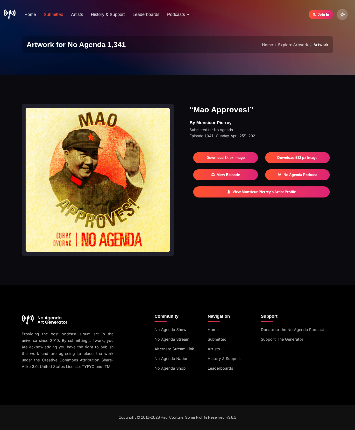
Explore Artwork (293, 44)
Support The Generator (282, 339)
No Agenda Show (170, 329)
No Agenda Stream (172, 339)
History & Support (108, 14)
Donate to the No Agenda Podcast (292, 329)
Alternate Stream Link (174, 348)
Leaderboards (146, 14)
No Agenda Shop (170, 368)
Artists (77, 14)
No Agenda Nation (171, 358)
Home (30, 14)
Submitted (53, 14)
